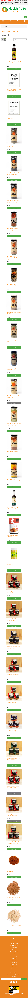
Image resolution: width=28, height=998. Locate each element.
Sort (11, 39)
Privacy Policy (14, 964)
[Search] (25, 17)
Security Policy (14, 968)
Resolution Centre (14, 951)
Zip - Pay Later (14, 971)
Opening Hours (14, 945)
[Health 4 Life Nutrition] (14, 9)
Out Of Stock (14, 403)
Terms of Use (14, 962)
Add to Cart (14, 68)
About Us (14, 949)
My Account (14, 941)
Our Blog (14, 954)
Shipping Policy (14, 943)
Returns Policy (14, 966)
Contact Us (14, 956)
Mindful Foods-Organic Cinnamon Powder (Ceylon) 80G (13, 258)
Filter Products (5, 26)
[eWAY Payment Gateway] (14, 989)
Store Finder (14, 958)
